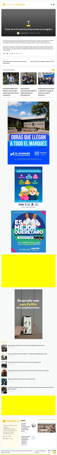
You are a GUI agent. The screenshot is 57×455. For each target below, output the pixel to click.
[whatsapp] (19, 53)
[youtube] (55, 450)
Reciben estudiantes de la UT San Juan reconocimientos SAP (21, 379)
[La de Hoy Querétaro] (14, 4)
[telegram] (14, 53)
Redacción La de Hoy (24, 97)
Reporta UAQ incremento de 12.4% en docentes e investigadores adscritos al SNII (26, 345)
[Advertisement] (28, 271)
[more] (21, 53)
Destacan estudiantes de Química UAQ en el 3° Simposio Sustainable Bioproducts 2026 (27, 354)
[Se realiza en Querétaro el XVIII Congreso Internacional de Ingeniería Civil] (4, 364)
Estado (28, 25)
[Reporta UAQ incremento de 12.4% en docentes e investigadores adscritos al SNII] (4, 348)
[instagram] (53, 450)
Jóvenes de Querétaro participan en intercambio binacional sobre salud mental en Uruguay (28, 370)
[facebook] (7, 53)
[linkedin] (16, 53)
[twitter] (9, 53)
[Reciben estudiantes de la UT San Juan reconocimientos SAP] (4, 381)
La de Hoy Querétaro (24, 32)
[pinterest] (12, 53)
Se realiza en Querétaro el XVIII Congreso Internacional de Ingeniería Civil (24, 362)
